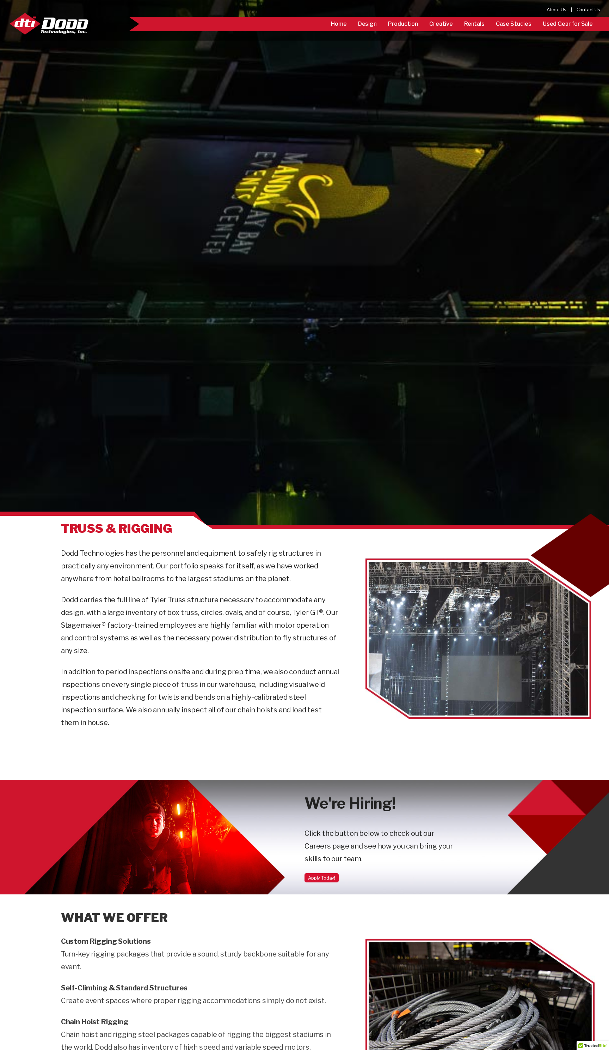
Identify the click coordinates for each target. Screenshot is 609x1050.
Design (367, 23)
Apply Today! (321, 878)
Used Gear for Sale (568, 23)
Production (403, 23)
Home (338, 23)
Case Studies (513, 23)
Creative (441, 23)
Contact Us (588, 9)
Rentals (474, 23)
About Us (556, 9)
